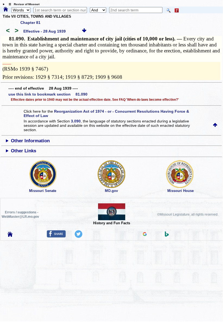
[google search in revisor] (145, 234)
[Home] (5, 9)
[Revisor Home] (10, 235)
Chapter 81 (30, 22)
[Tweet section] (78, 236)
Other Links (23, 150)
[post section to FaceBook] (56, 236)
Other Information (30, 140)
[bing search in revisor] (167, 235)
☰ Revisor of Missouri (23, 4)
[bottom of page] (84, 31)
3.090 (76, 121)
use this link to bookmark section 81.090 (47, 94)
